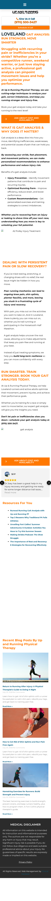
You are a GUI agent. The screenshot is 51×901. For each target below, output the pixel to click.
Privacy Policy (25, 862)
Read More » (8, 706)
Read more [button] (10, 492)
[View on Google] (7, 474)
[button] (25, 4)
